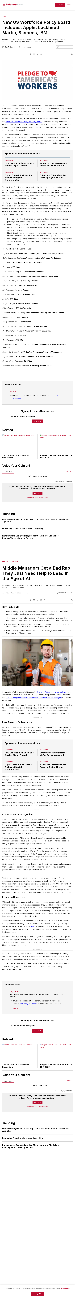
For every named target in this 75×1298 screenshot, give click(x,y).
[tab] (8, 471)
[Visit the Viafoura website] (67, 481)
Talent (5, 16)
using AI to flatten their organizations (50, 692)
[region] (37, 476)
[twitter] (37, 54)
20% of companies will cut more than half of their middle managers (34, 698)
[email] (45, 54)
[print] (72, 54)
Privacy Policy (65, 1288)
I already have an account (37, 497)
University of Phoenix (28, 996)
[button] (3, 5)
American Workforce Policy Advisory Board (24, 122)
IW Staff (5, 47)
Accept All (37, 1294)
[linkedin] (34, 54)
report (33, 919)
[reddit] (41, 54)
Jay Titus (6, 593)
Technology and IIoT (10, 562)
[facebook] (30, 54)
